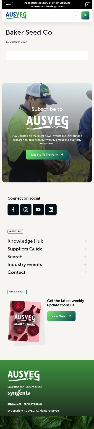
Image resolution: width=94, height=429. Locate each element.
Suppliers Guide (25, 249)
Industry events (25, 264)
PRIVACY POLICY (33, 404)
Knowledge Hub (26, 241)
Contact (17, 272)
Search (15, 256)
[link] (13, 209)
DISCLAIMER (14, 404)
